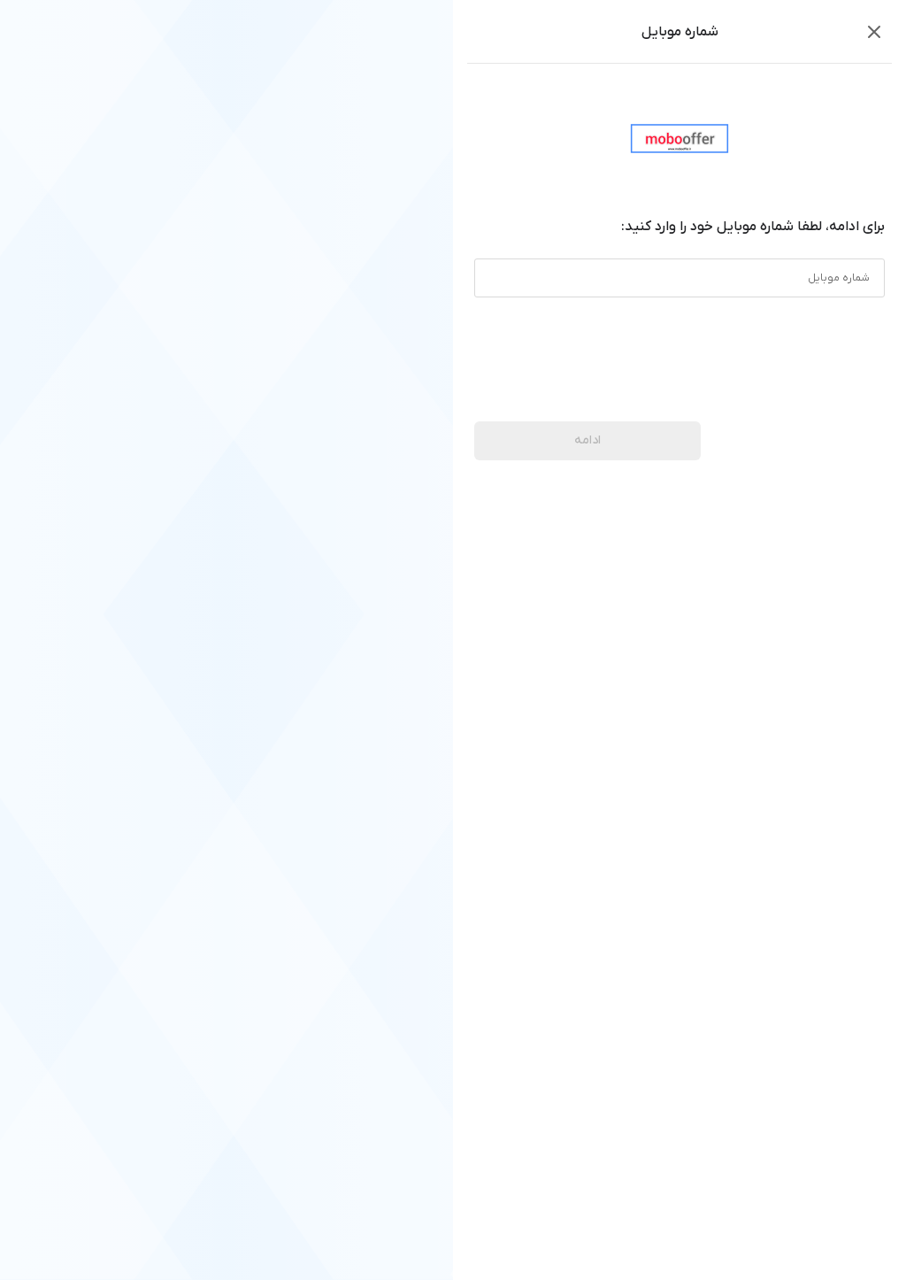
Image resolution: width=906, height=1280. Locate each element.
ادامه (587, 440)
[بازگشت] (874, 32)
